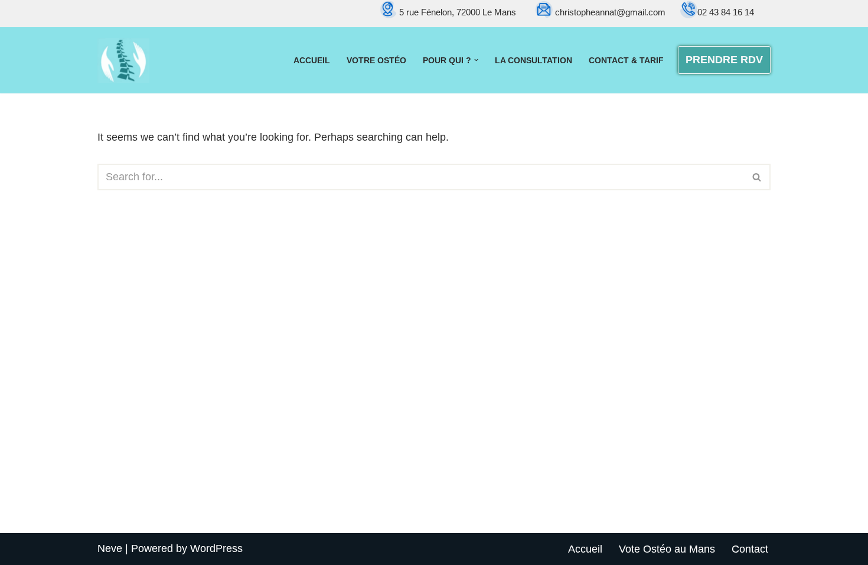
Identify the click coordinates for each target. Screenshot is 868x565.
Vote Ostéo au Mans (667, 549)
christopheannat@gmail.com (611, 12)
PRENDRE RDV (724, 60)
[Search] (757, 177)
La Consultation (533, 60)
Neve (109, 548)
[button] (476, 60)
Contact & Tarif (626, 60)
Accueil (311, 60)
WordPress (216, 548)
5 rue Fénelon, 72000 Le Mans (457, 12)
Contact (750, 549)
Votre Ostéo (376, 60)
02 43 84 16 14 (725, 12)
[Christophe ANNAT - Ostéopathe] (123, 60)
